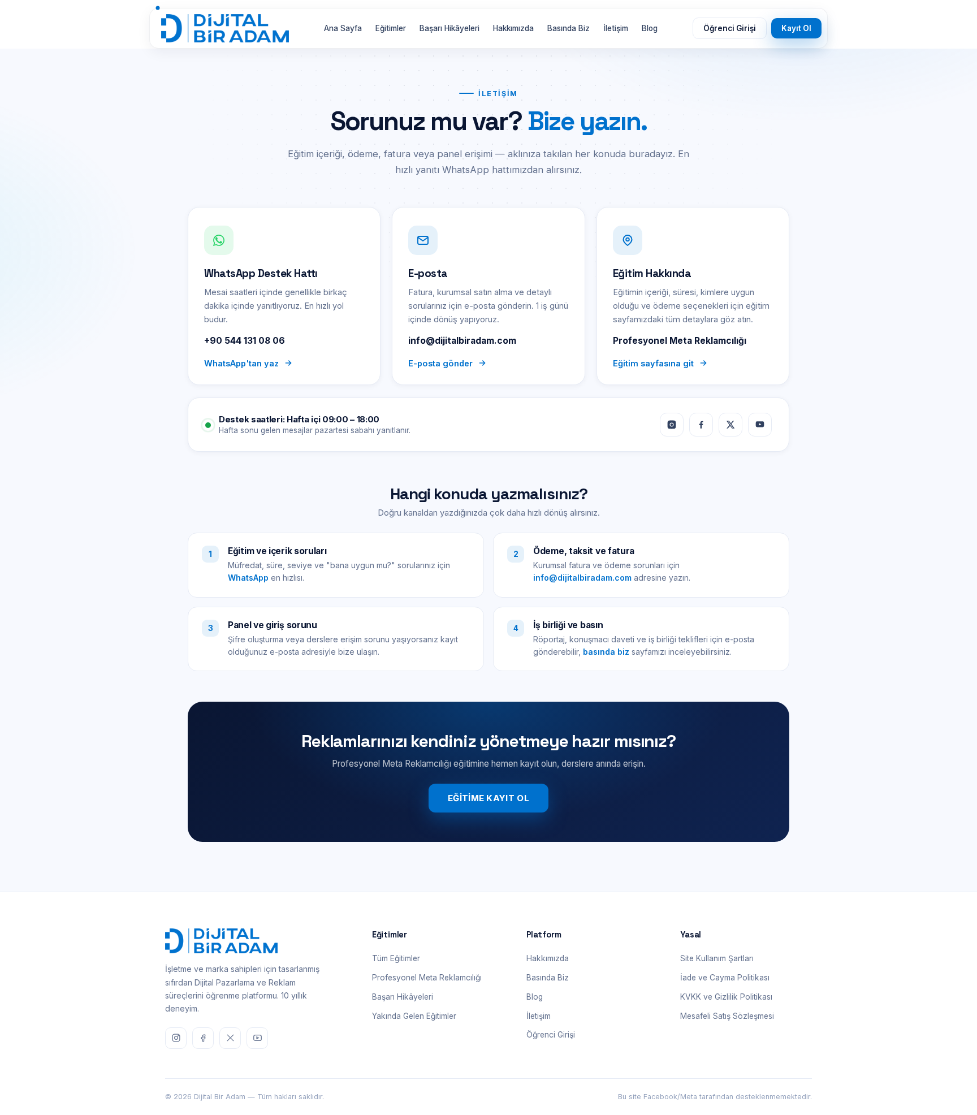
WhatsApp (248, 577)
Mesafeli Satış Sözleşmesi (727, 1016)
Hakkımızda (513, 28)
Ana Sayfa (343, 28)
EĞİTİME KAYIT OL (488, 798)
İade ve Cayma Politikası (725, 977)
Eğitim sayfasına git (653, 363)
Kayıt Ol (796, 28)
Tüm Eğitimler (396, 958)
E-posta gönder (440, 363)
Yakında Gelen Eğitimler (414, 1016)
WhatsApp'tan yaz (241, 363)
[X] (730, 425)
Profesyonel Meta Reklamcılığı (427, 977)
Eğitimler (390, 28)
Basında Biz (568, 28)
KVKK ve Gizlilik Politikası (726, 996)
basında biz (606, 651)
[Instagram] (672, 425)
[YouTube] (760, 425)
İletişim (615, 28)
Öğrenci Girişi (729, 28)
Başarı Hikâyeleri (449, 28)
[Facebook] (701, 425)
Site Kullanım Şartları (717, 958)
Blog (650, 28)
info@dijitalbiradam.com (582, 577)
